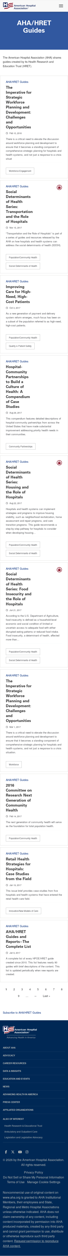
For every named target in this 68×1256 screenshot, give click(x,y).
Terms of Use (16, 1182)
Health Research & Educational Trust (23, 1125)
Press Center (11, 1102)
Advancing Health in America (20, 1094)
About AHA (9, 1047)
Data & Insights (12, 1071)
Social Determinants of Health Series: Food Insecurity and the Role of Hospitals (18, 589)
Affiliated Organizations (18, 1109)
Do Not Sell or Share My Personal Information (33, 1177)
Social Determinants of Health (23, 265)
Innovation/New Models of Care (23, 910)
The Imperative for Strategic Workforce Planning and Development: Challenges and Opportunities (19, 107)
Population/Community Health (23, 257)
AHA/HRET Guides (17, 82)
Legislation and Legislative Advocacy (23, 1137)
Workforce (14, 764)
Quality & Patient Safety (20, 345)
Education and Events (16, 1078)
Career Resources (14, 1063)
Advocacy (9, 1055)
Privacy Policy (33, 1172)
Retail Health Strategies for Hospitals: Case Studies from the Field (18, 869)
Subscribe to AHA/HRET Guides (22, 1012)
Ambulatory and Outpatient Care (20, 1131)
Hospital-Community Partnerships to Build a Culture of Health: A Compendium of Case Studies (18, 386)
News (6, 1086)
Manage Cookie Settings (43, 1182)
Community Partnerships (20, 446)
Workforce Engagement (20, 170)
